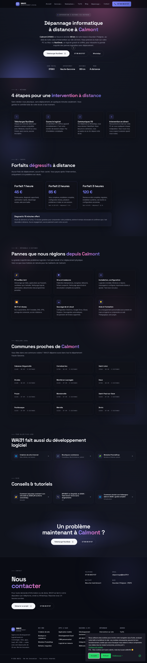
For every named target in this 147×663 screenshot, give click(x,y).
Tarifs (80, 4)
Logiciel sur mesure (66, 643)
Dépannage (96, 4)
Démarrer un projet (23, 606)
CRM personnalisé (65, 639)
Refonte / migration (45, 646)
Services (58, 4)
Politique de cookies (96, 647)
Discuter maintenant (93, 583)
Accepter (94, 656)
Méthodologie (84, 646)
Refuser (106, 656)
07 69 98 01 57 (121, 4)
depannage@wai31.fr (120, 575)
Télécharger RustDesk (56, 53)
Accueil (48, 4)
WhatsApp (96, 53)
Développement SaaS (66, 636)
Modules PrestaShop (45, 642)
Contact (106, 4)
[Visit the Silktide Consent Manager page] (139, 655)
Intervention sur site (107, 632)
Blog (86, 4)
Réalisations (70, 4)
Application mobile (65, 632)
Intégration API (84, 642)
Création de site (44, 632)
